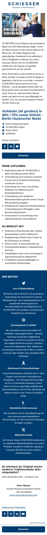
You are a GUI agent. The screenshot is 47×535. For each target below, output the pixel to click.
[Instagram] (11, 514)
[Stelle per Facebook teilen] (5, 146)
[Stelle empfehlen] (17, 146)
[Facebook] (5, 514)
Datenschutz (8, 507)
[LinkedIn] (17, 514)
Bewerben (24, 155)
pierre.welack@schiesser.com (23, 495)
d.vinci (42, 523)
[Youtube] (23, 514)
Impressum (20, 507)
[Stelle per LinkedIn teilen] (11, 146)
